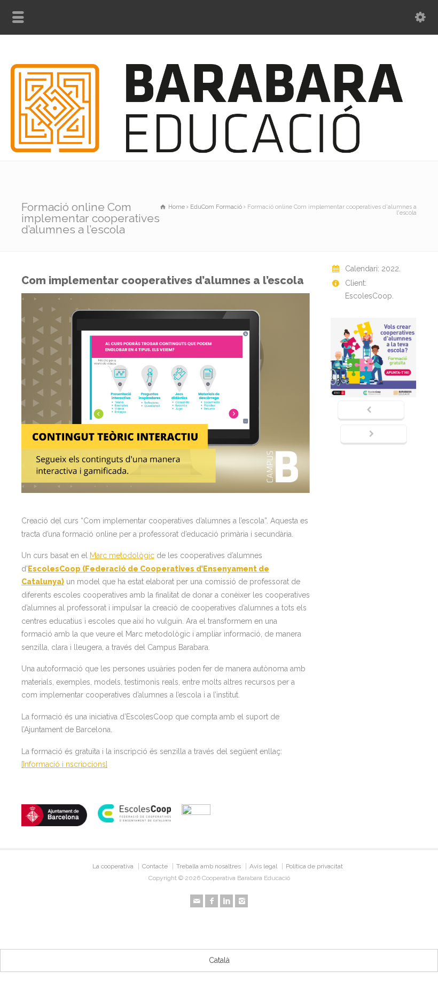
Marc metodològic (122, 555)
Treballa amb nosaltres (208, 866)
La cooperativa (113, 866)
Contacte (155, 866)
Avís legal (263, 866)
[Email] (196, 901)
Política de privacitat (314, 866)
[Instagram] (241, 901)
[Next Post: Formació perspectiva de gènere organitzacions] (373, 435)
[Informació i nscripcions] (64, 764)
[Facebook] (211, 901)
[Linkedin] (226, 901)
